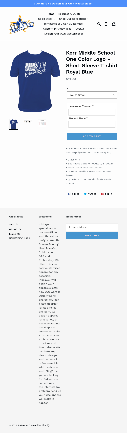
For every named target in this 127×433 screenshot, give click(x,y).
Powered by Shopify (39, 425)
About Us (15, 229)
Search (13, 224)
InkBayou (23, 425)
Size (69, 88)
